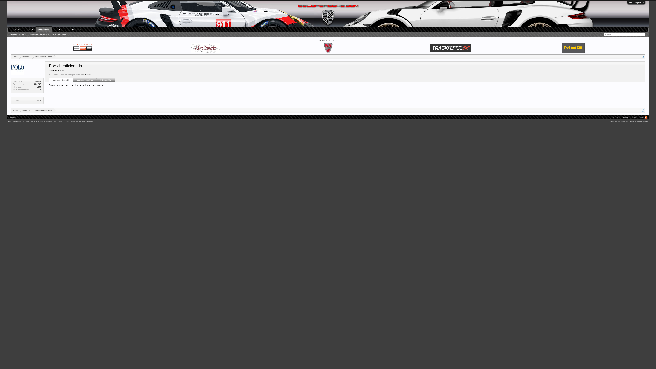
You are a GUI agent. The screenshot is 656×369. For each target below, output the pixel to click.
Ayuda (625, 117)
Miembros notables (18, 35)
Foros (29, 29)
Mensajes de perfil (61, 80)
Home (17, 29)
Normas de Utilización (619, 121)
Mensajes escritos (85, 80)
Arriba (640, 117)
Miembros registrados (39, 35)
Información (105, 80)
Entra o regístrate (636, 3)
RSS (646, 117)
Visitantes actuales (60, 35)
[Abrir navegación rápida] (643, 57)
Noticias (633, 117)
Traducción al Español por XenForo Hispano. (75, 121)
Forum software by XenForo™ (32, 121)
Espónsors (75, 29)
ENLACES (59, 29)
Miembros (43, 29)
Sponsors (617, 117)
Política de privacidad (639, 121)
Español (12, 117)
